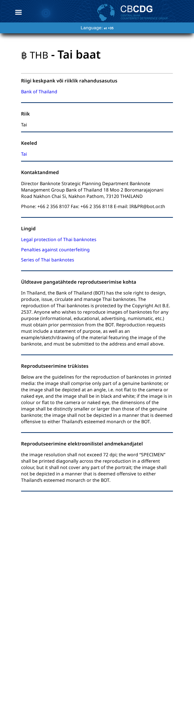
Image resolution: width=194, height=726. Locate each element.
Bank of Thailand (39, 91)
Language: (97, 27)
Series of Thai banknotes (47, 259)
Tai (24, 154)
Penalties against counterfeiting (55, 249)
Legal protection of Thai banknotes (58, 239)
